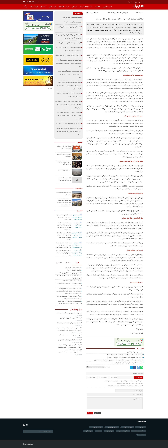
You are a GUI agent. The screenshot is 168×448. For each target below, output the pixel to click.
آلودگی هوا (109, 431)
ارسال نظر (90, 413)
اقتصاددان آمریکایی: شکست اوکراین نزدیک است (69, 273)
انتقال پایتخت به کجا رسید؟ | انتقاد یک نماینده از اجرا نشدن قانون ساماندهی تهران (64, 202)
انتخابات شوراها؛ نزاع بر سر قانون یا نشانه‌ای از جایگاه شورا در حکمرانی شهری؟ (125, 357)
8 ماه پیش (77, 316)
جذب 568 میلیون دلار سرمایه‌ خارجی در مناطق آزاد (69, 323)
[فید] (30, 2)
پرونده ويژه (79, 188)
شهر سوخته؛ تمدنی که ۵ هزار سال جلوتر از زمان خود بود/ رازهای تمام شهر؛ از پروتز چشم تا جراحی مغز (68, 104)
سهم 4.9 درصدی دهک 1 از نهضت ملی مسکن (70, 335)
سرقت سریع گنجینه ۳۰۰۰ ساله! (72, 22)
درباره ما (135, 2)
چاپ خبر (91, 13)
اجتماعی (74, 6)
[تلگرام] (138, 367)
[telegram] (24, 2)
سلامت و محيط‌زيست (86, 6)
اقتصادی (97, 6)
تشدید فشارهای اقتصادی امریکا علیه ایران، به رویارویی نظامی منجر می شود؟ (125, 355)
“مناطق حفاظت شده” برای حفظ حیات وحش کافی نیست (120, 19)
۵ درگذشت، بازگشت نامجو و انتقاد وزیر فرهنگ (68, 55)
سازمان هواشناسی (112, 427)
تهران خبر (88, 431)
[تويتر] (131, 367)
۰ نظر (97, 13)
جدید (77, 262)
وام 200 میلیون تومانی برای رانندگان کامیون (70, 318)
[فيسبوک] (134, 367)
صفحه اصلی (142, 2)
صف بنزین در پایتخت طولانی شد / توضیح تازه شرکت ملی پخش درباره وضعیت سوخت (63, 253)
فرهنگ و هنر (34, 6)
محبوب (67, 262)
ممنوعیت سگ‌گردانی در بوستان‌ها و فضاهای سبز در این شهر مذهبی (127, 363)
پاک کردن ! (97, 413)
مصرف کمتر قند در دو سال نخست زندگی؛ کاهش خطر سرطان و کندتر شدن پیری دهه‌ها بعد (68, 63)
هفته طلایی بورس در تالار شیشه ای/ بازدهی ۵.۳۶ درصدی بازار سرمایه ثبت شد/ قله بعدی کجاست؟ (68, 115)
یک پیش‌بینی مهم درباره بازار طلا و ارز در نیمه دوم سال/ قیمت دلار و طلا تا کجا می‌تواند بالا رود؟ (68, 131)
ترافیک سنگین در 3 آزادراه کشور (73, 345)
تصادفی (59, 262)
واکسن (142, 435)
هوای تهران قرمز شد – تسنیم (64, 170)
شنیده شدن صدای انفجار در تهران (135, 352)
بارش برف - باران (123, 431)
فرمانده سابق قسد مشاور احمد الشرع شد (69, 43)
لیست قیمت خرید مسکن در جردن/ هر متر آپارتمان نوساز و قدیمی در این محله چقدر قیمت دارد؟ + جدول (118, 360)
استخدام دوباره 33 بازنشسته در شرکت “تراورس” (69, 352)
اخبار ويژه (80, 211)
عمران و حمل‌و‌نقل (64, 6)
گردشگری (43, 6)
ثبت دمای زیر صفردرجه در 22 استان (72, 328)
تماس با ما (129, 2)
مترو (99, 431)
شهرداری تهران (128, 427)
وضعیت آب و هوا (139, 431)
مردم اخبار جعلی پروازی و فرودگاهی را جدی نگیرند (69, 313)
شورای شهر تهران (96, 427)
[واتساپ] (141, 367)
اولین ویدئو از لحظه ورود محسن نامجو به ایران (68, 123)
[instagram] (27, 2)
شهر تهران (141, 427)
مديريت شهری (107, 6)
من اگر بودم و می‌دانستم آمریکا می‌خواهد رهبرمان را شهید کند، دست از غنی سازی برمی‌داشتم (69, 74)
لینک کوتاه (107, 367)
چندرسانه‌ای (52, 6)
